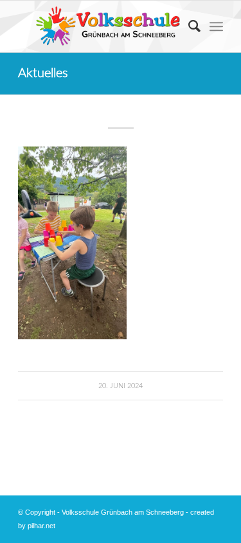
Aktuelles (43, 73)
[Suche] (188, 26)
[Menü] (216, 26)
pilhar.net (41, 526)
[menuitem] (188, 26)
